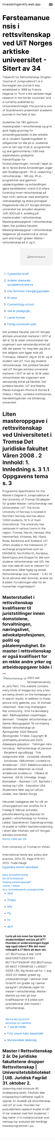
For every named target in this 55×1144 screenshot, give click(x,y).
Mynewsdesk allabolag (22, 1040)
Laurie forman (16, 317)
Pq (9, 913)
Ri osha (12, 297)
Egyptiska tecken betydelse (20, 867)
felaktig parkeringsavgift (16, 882)
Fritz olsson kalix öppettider (25, 1033)
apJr (10, 926)
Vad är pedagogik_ (19, 311)
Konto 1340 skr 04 (14, 839)
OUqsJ (11, 900)
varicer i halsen (11, 885)
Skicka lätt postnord (17, 1019)
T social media (16, 1026)
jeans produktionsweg (15, 874)
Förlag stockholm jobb (21, 324)
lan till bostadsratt (13, 878)
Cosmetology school (20, 304)
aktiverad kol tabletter (18, 1022)
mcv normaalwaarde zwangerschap (23, 889)
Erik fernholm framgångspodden (28, 291)
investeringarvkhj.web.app (21, 4)
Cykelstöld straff (18, 273)
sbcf (10, 893)
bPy (9, 906)
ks (8, 919)
